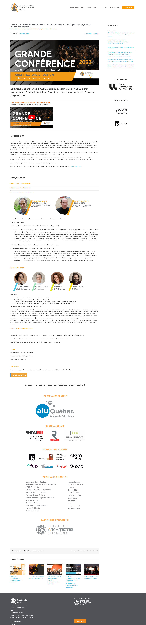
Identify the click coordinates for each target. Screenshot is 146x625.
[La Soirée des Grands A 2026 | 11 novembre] (36, 564)
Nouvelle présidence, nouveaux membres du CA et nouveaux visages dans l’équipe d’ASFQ (121, 34)
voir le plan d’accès (76, 166)
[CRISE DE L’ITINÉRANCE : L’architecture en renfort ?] (17, 564)
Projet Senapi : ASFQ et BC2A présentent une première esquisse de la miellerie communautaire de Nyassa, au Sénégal (120, 54)
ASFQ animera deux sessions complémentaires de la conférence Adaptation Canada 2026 (118, 41)
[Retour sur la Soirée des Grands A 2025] (91, 564)
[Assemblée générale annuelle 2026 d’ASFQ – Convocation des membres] (54, 564)
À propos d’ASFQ (15, 621)
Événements (24, 34)
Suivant (96, 33)
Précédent (89, 33)
